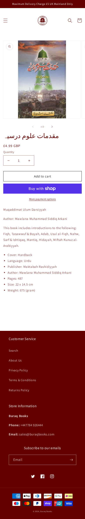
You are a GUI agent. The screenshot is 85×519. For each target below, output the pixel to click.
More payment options (42, 199)
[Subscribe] (71, 460)
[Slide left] (33, 127)
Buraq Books (46, 511)
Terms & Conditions (22, 380)
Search (13, 350)
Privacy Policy (18, 370)
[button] (5, 20)
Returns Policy (19, 390)
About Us (15, 360)
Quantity (8, 152)
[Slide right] (52, 127)
